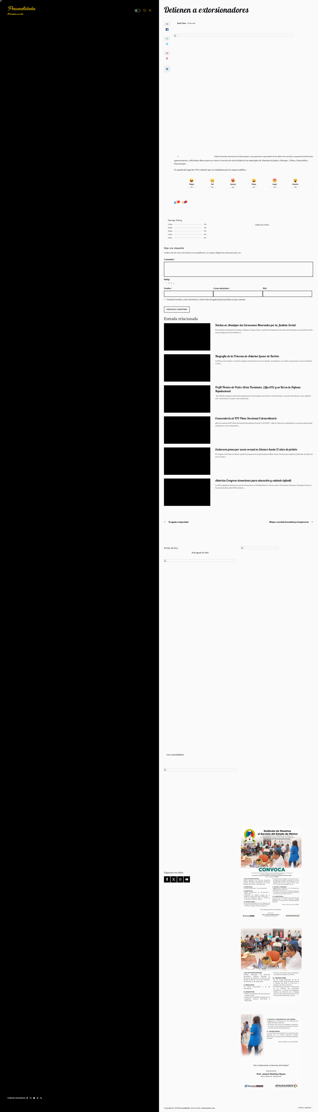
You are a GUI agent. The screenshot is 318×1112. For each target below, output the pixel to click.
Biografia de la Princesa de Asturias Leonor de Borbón (247, 356)
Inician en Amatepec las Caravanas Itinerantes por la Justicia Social (255, 325)
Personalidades (21, 8)
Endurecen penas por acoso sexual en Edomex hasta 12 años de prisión (256, 449)
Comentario (169, 260)
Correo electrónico (221, 289)
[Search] (144, 10)
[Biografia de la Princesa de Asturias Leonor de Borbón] (187, 368)
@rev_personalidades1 (175, 754)
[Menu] (150, 10)
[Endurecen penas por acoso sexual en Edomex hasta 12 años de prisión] (187, 461)
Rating (167, 280)
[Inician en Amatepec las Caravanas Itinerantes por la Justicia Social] (187, 337)
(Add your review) (262, 225)
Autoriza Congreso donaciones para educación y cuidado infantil (253, 480)
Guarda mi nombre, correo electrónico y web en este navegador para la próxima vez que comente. (206, 300)
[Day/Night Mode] (138, 10)
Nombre (168, 289)
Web (265, 289)
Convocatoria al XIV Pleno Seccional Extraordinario (246, 418)
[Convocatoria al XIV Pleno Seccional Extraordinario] (187, 430)
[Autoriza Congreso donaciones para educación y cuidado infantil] (187, 492)
